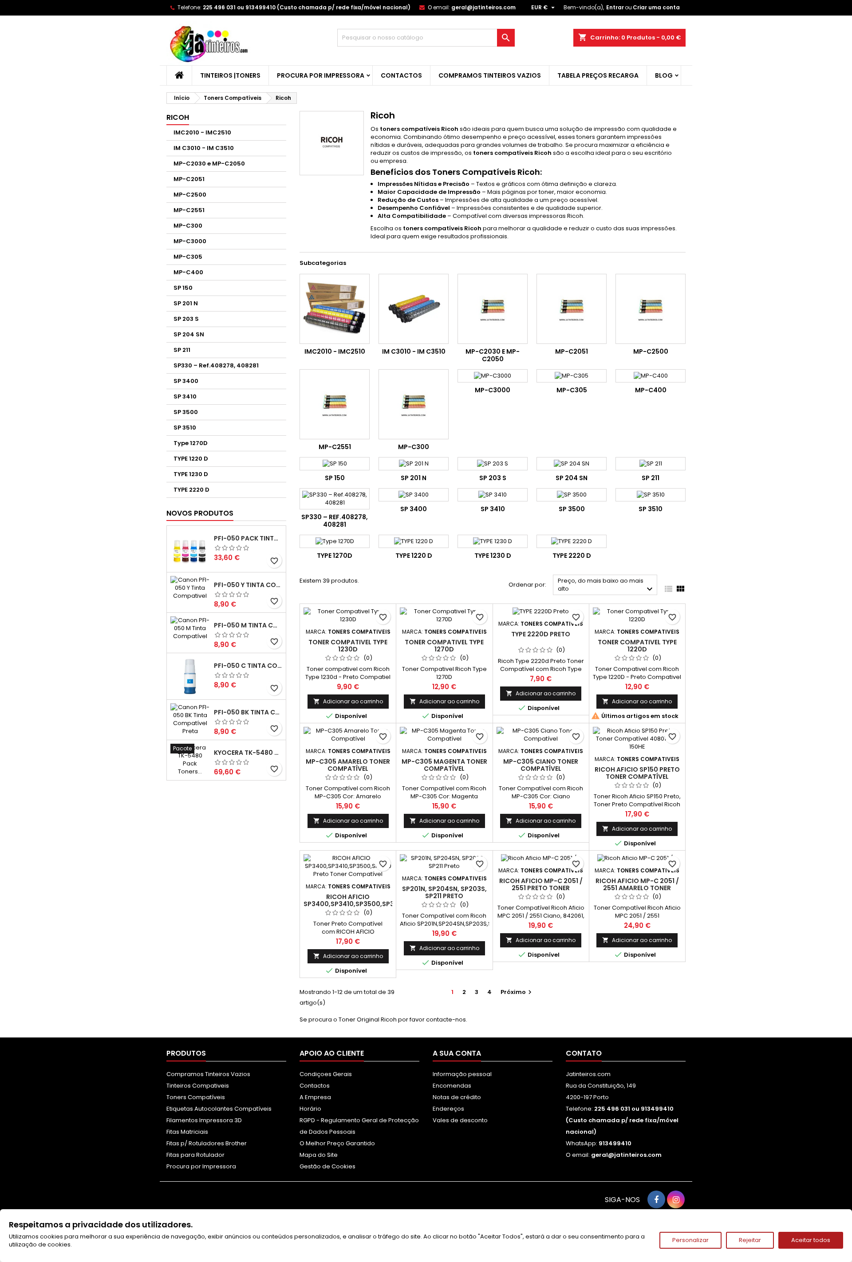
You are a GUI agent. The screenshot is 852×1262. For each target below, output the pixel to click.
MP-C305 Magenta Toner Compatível (444, 765)
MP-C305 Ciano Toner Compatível (540, 765)
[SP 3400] (414, 494)
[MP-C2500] (650, 309)
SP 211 (182, 350)
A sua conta (457, 1053)
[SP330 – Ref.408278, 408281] (335, 498)
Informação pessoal (462, 1074)
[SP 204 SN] (571, 463)
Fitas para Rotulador (195, 1155)
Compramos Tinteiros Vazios (489, 75)
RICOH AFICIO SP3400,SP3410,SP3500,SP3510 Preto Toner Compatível (354, 903)
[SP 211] (650, 463)
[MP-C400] (650, 376)
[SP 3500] (571, 494)
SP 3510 (185, 427)
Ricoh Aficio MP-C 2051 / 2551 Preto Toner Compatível (541, 887)
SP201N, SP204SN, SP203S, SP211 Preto (444, 892)
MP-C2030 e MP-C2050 (209, 163)
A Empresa (315, 1097)
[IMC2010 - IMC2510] (335, 309)
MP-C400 (188, 272)
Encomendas (452, 1085)
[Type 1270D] (335, 541)
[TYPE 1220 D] (414, 541)
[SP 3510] (650, 494)
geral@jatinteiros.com (483, 7)
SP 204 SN (189, 334)
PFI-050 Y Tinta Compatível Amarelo (248, 584)
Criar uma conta (656, 7)
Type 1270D (191, 443)
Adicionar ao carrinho (348, 701)
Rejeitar (750, 1240)
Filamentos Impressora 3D (204, 1120)
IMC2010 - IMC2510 (202, 132)
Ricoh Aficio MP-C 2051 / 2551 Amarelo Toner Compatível (637, 887)
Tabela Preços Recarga (598, 75)
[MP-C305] (571, 376)
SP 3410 (185, 396)
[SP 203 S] (493, 463)
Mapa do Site (319, 1155)
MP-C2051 (189, 179)
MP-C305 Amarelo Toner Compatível (348, 765)
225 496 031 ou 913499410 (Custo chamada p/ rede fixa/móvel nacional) (306, 7)
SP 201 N (186, 303)
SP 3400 (186, 381)
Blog (664, 75)
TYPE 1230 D (191, 474)
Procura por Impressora (320, 75)
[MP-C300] (414, 404)
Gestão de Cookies (327, 1166)
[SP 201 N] (414, 463)
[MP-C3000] (493, 376)
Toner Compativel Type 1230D (347, 646)
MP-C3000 (190, 241)
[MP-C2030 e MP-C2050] (493, 309)
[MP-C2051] (571, 309)
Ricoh (177, 117)
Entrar (615, 7)
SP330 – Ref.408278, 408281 (216, 365)
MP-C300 (188, 225)
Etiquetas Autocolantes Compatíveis (219, 1108)
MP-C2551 (189, 210)
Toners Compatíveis (195, 1097)
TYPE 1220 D (191, 458)
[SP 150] (335, 463)
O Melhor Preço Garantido (337, 1143)
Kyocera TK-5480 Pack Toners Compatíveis (248, 752)
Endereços (448, 1108)
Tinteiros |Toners (230, 75)
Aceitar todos (810, 1240)
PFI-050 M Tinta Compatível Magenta (248, 625)
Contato (584, 1053)
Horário (310, 1108)
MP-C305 (188, 256)
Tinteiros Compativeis (197, 1085)
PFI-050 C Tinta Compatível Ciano (248, 665)
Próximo (517, 992)
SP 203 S (186, 319)
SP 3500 (186, 412)
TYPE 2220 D (191, 489)
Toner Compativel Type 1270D (444, 646)
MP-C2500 (190, 194)
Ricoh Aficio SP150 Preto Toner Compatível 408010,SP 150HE (637, 776)
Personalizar (690, 1240)
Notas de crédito (457, 1097)
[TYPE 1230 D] (493, 541)
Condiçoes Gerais (326, 1074)
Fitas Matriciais (187, 1132)
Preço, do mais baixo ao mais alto (606, 585)
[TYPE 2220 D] (571, 541)
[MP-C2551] (335, 404)
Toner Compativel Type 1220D (637, 646)
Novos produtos (199, 513)
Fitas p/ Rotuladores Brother (206, 1143)
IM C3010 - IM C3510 (204, 148)
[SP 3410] (493, 494)
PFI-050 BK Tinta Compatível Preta (248, 712)
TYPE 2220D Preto (540, 634)
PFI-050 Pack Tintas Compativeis (248, 538)
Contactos (401, 75)
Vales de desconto (460, 1120)
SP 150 (183, 288)
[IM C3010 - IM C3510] (414, 309)
